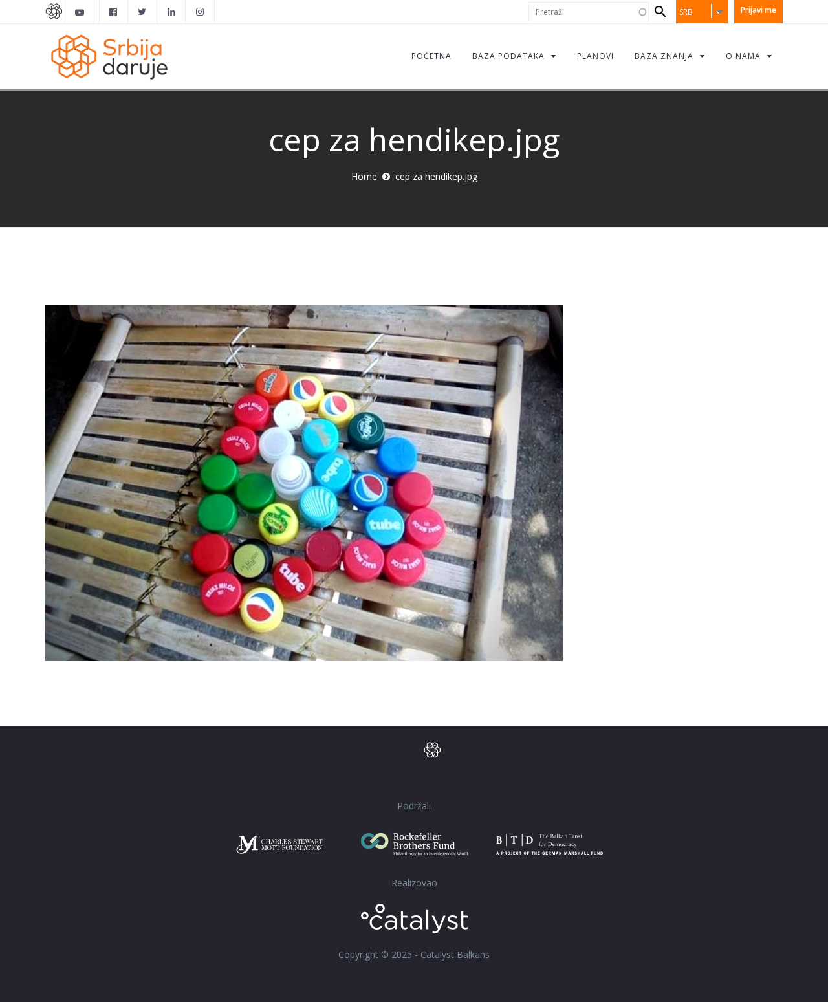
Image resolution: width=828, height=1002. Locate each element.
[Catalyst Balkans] (114, 11)
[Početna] (108, 56)
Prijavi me (758, 10)
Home (364, 176)
